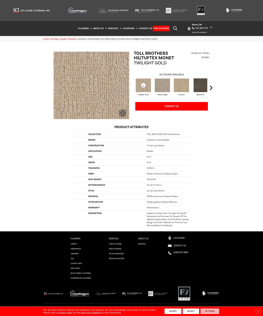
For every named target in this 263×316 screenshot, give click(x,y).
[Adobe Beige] (162, 85)
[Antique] (181, 85)
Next (211, 88)
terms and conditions (91, 312)
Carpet (63, 39)
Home (46, 39)
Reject (191, 311)
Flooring (54, 39)
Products (72, 39)
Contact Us (172, 106)
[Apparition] (200, 85)
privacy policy (65, 312)
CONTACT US (180, 245)
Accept (173, 311)
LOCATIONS (179, 238)
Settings (210, 311)
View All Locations (199, 32)
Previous (132, 88)
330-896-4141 (201, 28)
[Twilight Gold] (143, 85)
